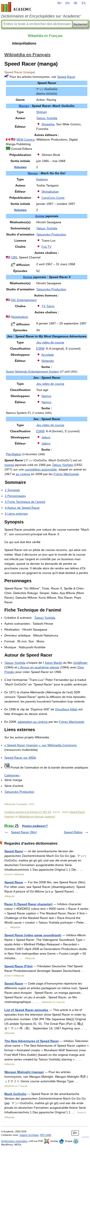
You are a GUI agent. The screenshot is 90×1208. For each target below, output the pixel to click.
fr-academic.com (17, 7)
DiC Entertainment (23, 300)
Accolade (47, 354)
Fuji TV (46, 246)
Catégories (11, 775)
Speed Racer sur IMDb (20, 757)
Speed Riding (73, 832)
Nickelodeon (19, 317)
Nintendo (48, 361)
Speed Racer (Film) (18, 966)
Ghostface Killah (66, 709)
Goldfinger (80, 662)
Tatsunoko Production (51, 234)
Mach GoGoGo (15, 1094)
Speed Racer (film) (24, 832)
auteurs (49, 816)
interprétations (24, 43)
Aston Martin (53, 662)
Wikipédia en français (31, 816)
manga (9, 465)
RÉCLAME (45, 1135)
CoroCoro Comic (53, 197)
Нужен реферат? (35, 826)
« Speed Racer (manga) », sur (40, 745)
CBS (14, 257)
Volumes (20, 167)
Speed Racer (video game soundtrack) (32, 935)
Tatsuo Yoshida (46, 118)
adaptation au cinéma (33, 721)
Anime (40, 216)
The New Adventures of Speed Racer (31, 1041)
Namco (46, 396)
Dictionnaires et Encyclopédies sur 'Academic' (41, 16)
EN (67, 3)
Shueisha (48, 124)
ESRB (40, 348)
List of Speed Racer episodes (26, 1010)
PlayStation (13, 454)
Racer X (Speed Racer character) (28, 904)
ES (84, 3)
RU (59, 3)
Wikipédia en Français (45, 36)
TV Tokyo (48, 306)
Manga (24, 106)
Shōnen (41, 112)
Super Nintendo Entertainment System (32, 371)
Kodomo (42, 179)
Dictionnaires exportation (14, 1141)
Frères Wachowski (66, 474)
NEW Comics (25, 139)
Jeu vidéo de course (50, 342)
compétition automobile (41, 469)
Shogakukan (50, 191)
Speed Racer (66, 76)
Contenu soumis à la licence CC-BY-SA (27, 812)
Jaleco (46, 437)
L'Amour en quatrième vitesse (38, 667)
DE (76, 3)
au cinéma (23, 474)
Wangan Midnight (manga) (24, 1072)
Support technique (29, 1135)
